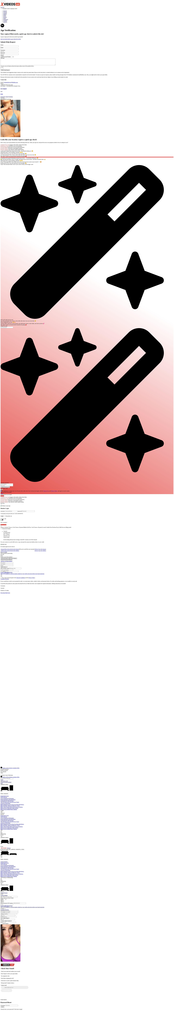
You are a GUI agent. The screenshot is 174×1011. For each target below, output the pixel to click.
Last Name (3, 912)
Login (11, 39)
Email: (2, 47)
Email (2, 922)
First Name (3, 911)
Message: (3, 58)
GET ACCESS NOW (5, 39)
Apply (2, 779)
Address (2, 914)
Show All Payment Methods (6, 559)
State (2, 918)
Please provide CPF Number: (7, 903)
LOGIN (2, 495)
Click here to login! (18, 1009)
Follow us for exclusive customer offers (10, 768)
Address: (10, 550)
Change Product (4, 861)
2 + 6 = (2, 67)
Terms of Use (46, 491)
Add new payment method (6, 561)
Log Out (2, 7)
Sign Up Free (3, 524)
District (2, 916)
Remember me (8, 516)
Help (2, 783)
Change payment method (6, 782)
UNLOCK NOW (17, 39)
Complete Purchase (5, 579)
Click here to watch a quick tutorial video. (10, 980)
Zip (1, 919)
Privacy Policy (54, 491)
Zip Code (3, 896)
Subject (2, 55)
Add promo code (4, 781)
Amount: (10, 549)
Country (2, 920)
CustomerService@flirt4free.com (11, 82)
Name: (2, 44)
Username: (3, 50)
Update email (4, 985)
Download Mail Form (5, 592)
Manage (9, 848)
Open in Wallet (4, 552)
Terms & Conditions (20, 577)
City (1, 915)
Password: (3, 52)
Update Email (6, 990)
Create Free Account (5, 487)
